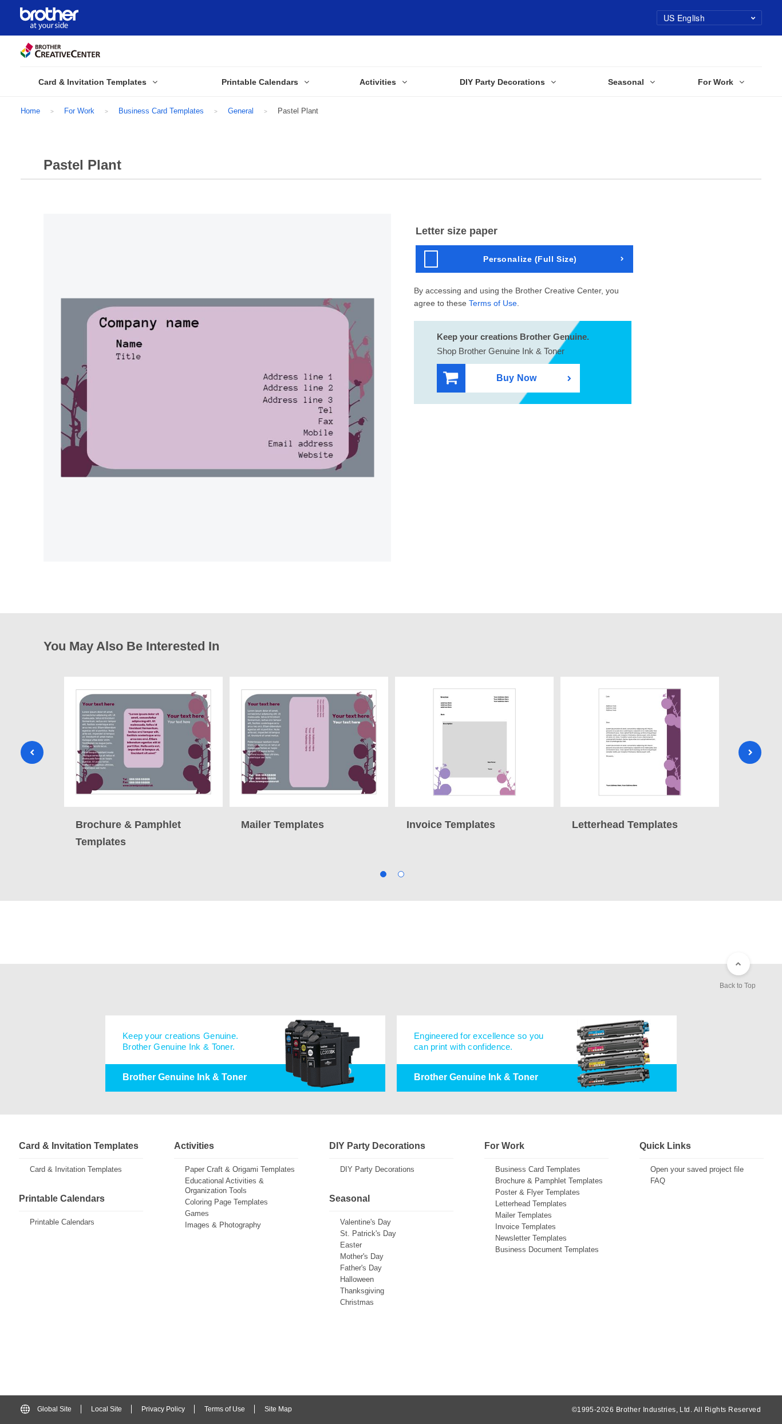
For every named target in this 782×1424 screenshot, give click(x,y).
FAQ (657, 1180)
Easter (351, 1245)
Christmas (357, 1302)
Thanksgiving (362, 1290)
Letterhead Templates (531, 1203)
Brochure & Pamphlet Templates (549, 1180)
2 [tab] (400, 873)
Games (197, 1213)
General (241, 111)
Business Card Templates (161, 111)
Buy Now (516, 378)
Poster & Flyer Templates (537, 1192)
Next (749, 752)
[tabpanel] (143, 763)
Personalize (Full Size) (530, 259)
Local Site (106, 1409)
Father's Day (361, 1268)
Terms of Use (493, 303)
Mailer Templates (523, 1215)
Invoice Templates (525, 1226)
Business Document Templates (547, 1249)
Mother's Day (362, 1256)
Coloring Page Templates (226, 1202)
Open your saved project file (697, 1169)
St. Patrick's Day (368, 1233)
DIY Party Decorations (377, 1169)
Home (30, 111)
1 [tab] (382, 873)
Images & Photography (223, 1225)
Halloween (357, 1279)
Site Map (278, 1409)
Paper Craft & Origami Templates (240, 1169)
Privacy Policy (163, 1409)
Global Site (54, 1409)
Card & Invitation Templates (76, 1169)
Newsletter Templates (531, 1238)
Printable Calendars (62, 1222)
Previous (32, 752)
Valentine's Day (365, 1222)
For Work (79, 111)
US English (684, 17)
